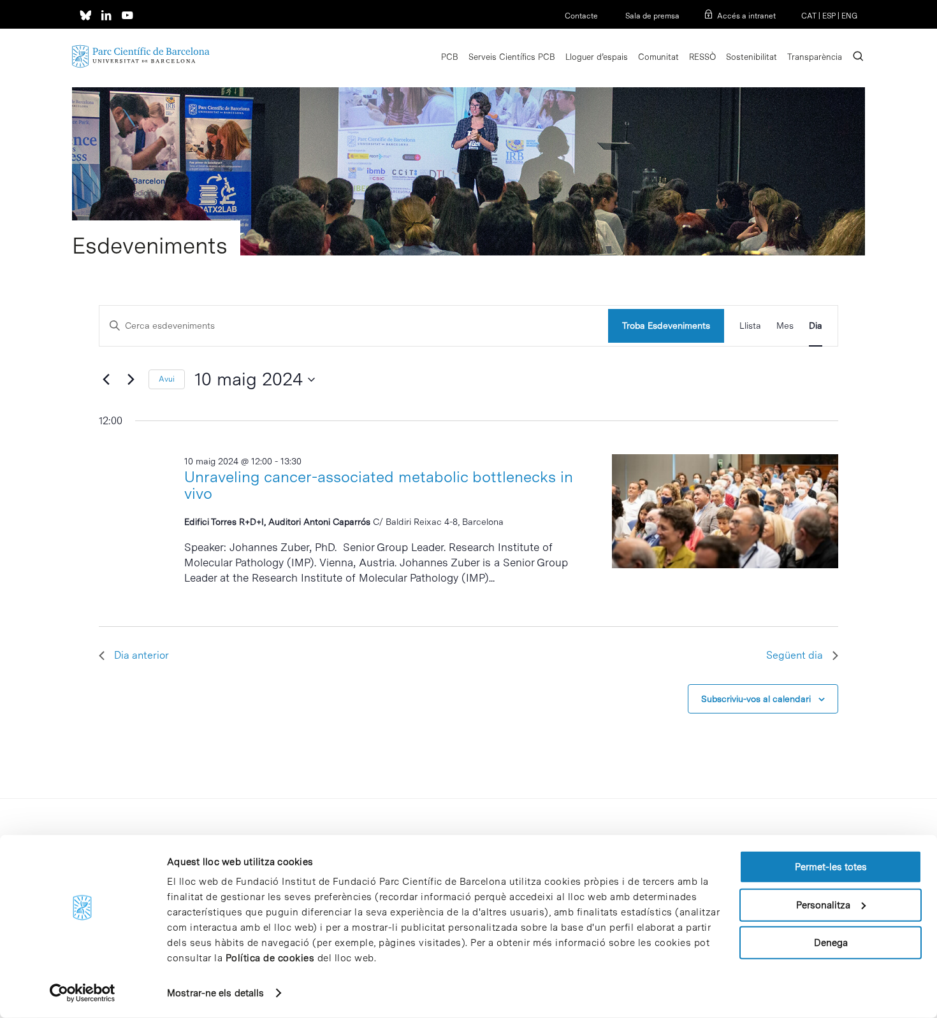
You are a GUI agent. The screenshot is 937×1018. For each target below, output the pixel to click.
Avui (167, 379)
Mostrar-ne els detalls (215, 993)
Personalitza (823, 904)
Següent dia (794, 655)
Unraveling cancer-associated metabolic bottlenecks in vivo (378, 485)
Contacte (581, 15)
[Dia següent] (131, 379)
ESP (829, 15)
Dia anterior (141, 655)
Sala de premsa (651, 15)
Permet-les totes (831, 867)
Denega (831, 943)
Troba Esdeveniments (666, 325)
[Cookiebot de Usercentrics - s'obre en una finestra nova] (82, 993)
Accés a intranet (746, 15)
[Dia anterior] (106, 379)
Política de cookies (270, 958)
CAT (809, 15)
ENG (849, 15)
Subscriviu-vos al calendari (756, 699)
